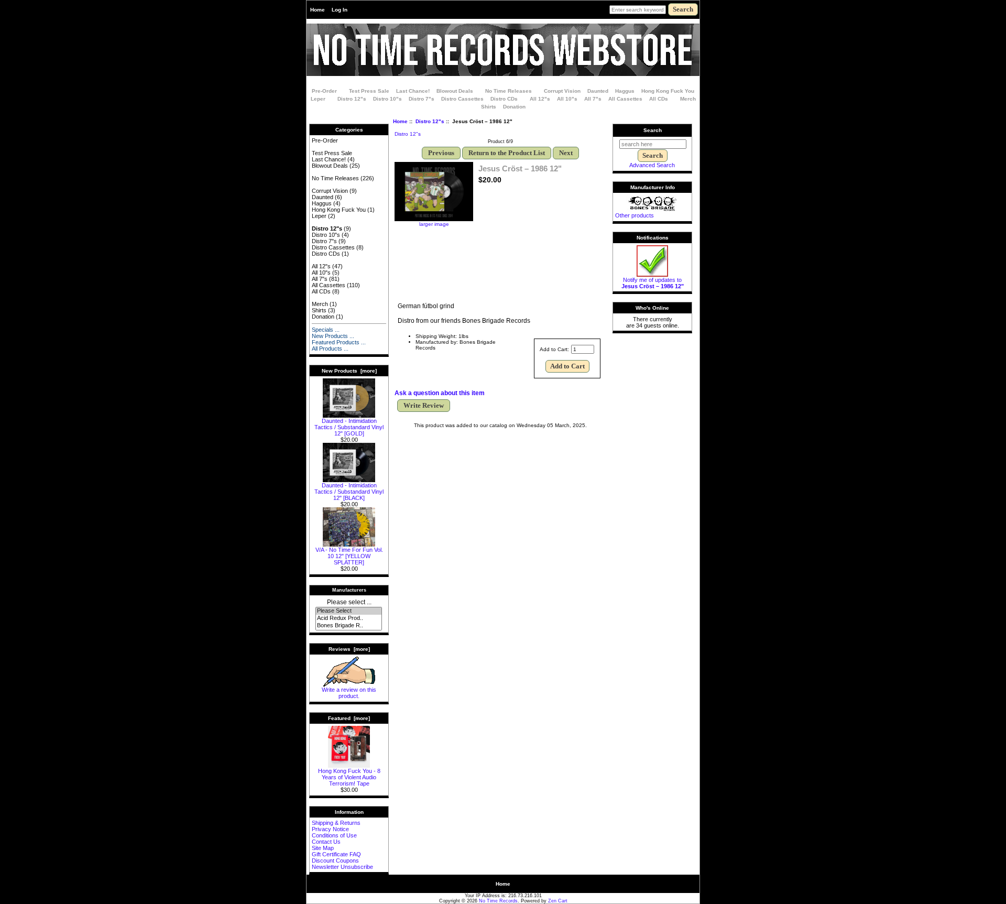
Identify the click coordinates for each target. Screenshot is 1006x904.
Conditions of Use (334, 835)
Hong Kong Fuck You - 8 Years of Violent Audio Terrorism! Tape (349, 777)
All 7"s (593, 99)
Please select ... (349, 602)
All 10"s (567, 99)
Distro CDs (504, 99)
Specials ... (326, 329)
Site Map (323, 848)
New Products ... (333, 336)
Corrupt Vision (562, 91)
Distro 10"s (387, 99)
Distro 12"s (429, 121)
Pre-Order (324, 91)
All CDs (658, 99)
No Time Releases (508, 91)
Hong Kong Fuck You (667, 91)
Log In (339, 10)
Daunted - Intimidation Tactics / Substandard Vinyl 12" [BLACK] (349, 491)
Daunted (597, 91)
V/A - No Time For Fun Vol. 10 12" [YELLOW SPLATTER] (349, 556)
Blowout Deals (454, 91)
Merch (688, 99)
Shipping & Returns (336, 823)
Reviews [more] (349, 649)
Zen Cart (557, 900)
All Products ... (330, 348)
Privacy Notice (330, 829)
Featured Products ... (339, 342)
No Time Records (498, 900)
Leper (318, 99)
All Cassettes (625, 99)
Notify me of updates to (652, 283)
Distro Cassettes (462, 99)
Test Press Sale (369, 91)
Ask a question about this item (440, 393)
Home (317, 10)
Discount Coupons (335, 860)
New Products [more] (349, 371)
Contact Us (326, 841)
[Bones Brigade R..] (348, 625)
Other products (634, 215)
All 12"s (540, 99)
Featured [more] (349, 718)
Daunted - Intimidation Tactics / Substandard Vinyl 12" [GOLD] (349, 427)
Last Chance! (413, 91)
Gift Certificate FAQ (336, 854)
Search (652, 130)
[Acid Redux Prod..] (348, 618)
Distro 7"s (421, 99)
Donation (514, 107)
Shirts (488, 107)
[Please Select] (348, 611)
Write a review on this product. (349, 693)
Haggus (625, 91)
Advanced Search (652, 165)
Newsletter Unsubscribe (342, 867)
